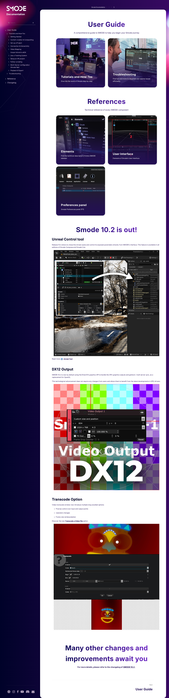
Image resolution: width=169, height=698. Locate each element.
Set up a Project (16, 43)
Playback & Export (16, 70)
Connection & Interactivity (19, 46)
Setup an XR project (17, 59)
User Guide (11, 30)
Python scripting (16, 62)
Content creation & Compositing (21, 40)
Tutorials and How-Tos (17, 33)
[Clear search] (33, 23)
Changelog (11, 83)
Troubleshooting (15, 74)
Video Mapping (15, 49)
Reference (11, 79)
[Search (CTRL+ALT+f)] (9, 23)
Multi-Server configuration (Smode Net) (20, 66)
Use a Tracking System (18, 55)
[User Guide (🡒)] (113, 7)
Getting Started (15, 37)
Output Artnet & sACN (18, 52)
